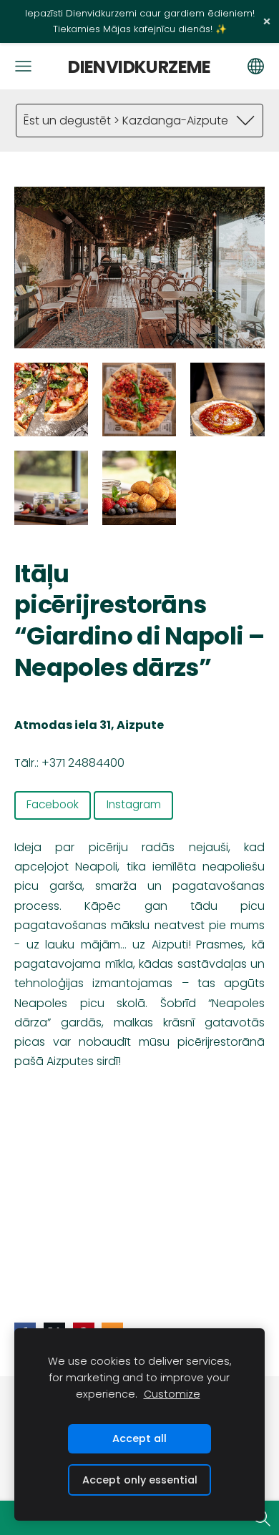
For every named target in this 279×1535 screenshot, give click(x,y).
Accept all (139, 1438)
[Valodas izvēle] (255, 66)
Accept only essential (139, 1480)
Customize (172, 1394)
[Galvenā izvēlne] (23, 66)
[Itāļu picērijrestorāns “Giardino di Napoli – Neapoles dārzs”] (51, 399)
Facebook (52, 804)
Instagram (134, 804)
